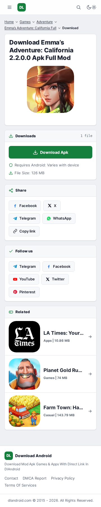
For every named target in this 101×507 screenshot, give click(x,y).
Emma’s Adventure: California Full (30, 28)
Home (9, 22)
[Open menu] (9, 7)
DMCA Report (35, 478)
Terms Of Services (20, 485)
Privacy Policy (63, 478)
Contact (11, 478)
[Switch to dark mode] (91, 7)
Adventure (44, 22)
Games (25, 22)
